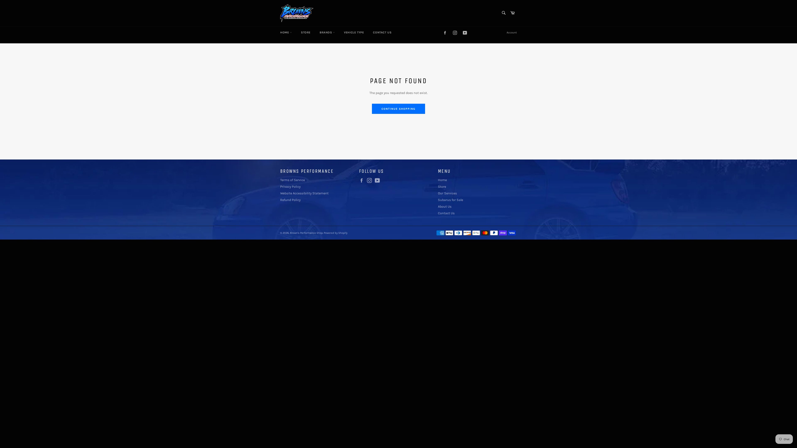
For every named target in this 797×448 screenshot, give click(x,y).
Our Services (447, 193)
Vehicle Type (354, 32)
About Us (444, 206)
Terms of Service (292, 180)
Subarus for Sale (450, 200)
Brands (326, 32)
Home (285, 32)
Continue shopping (398, 108)
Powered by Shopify (335, 232)
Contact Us (382, 32)
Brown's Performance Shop (306, 232)
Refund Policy (290, 200)
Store (305, 32)
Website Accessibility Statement (304, 193)
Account (512, 32)
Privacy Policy (290, 187)
